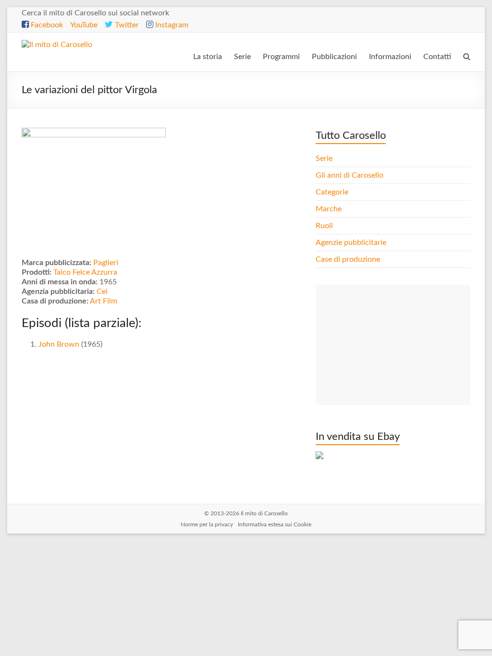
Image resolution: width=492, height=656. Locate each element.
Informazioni (390, 57)
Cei (102, 291)
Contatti (437, 57)
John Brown (58, 344)
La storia (207, 57)
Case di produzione (349, 259)
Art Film (103, 301)
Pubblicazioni (334, 57)
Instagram (170, 25)
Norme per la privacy (207, 524)
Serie (242, 57)
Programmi (281, 57)
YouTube (84, 25)
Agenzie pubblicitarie (352, 242)
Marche (329, 209)
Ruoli (324, 226)
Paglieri (105, 263)
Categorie (333, 192)
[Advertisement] (393, 345)
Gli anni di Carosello (349, 175)
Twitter (126, 25)
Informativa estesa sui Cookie (274, 524)
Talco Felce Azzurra (85, 272)
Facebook (46, 25)
